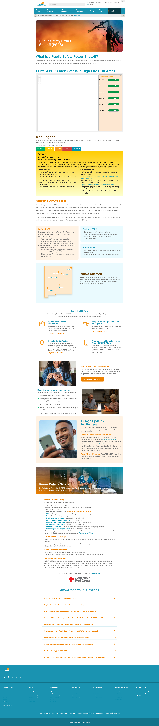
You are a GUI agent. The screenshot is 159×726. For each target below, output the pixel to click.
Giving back (74, 691)
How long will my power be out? (55, 651)
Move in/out (31, 699)
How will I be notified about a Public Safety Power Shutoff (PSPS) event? (69, 624)
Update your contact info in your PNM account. (97, 185)
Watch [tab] (58, 149)
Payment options (32, 691)
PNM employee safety (120, 695)
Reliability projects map (120, 691)
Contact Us (5, 691)
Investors (5, 697)
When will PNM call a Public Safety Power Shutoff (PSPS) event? (67, 637)
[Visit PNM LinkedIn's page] (21, 677)
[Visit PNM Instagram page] (9, 677)
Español (123, 1)
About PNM (5, 693)
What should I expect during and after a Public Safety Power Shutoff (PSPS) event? (73, 618)
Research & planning (141, 693)
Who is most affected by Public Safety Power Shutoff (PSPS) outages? (69, 644)
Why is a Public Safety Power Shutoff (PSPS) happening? (64, 605)
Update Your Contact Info (92, 379)
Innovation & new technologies (143, 691)
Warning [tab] (67, 149)
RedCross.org (95, 573)
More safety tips (118, 699)
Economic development (77, 697)
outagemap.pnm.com (109, 439)
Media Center (6, 695)
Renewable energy (97, 697)
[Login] (88, 4)
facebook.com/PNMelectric (95, 444)
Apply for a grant (75, 695)
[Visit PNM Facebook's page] (5, 677)
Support (5, 701)
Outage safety (118, 693)
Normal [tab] (40, 149)
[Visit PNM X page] (13, 677)
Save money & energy (34, 695)
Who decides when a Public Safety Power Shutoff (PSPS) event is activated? (71, 631)
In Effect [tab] (77, 149)
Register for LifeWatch (55, 353)
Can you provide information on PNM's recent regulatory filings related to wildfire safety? (75, 657)
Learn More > (77, 15)
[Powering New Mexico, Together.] (41, 3)
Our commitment (97, 691)
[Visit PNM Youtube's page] (17, 677)
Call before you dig (119, 697)
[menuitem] (39, 11)
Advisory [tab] (49, 149)
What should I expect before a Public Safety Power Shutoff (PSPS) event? (70, 611)
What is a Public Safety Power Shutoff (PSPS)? (60, 598)
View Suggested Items (99, 331)
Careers (5, 699)
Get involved (96, 693)
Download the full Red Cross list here (79, 511)
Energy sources (96, 695)
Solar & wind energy (33, 697)
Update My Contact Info (56, 333)
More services (32, 701)
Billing (30, 693)
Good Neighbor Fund (76, 693)
